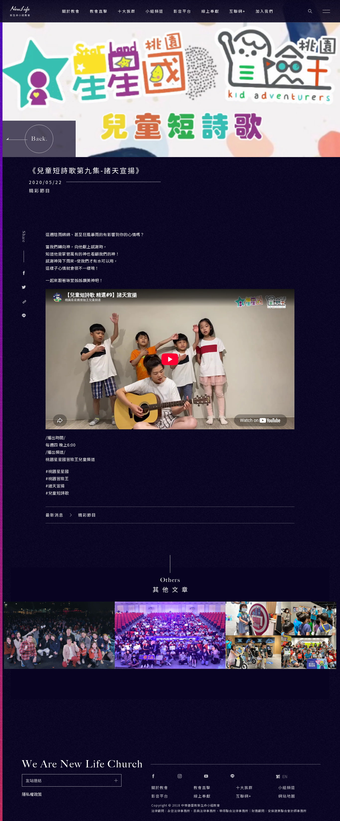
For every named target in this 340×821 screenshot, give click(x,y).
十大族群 (244, 787)
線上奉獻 (202, 796)
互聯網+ (237, 11)
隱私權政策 (32, 794)
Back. (39, 138)
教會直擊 (202, 787)
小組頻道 (155, 11)
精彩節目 (87, 515)
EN (284, 776)
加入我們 (265, 11)
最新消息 (54, 515)
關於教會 (159, 787)
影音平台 (159, 796)
